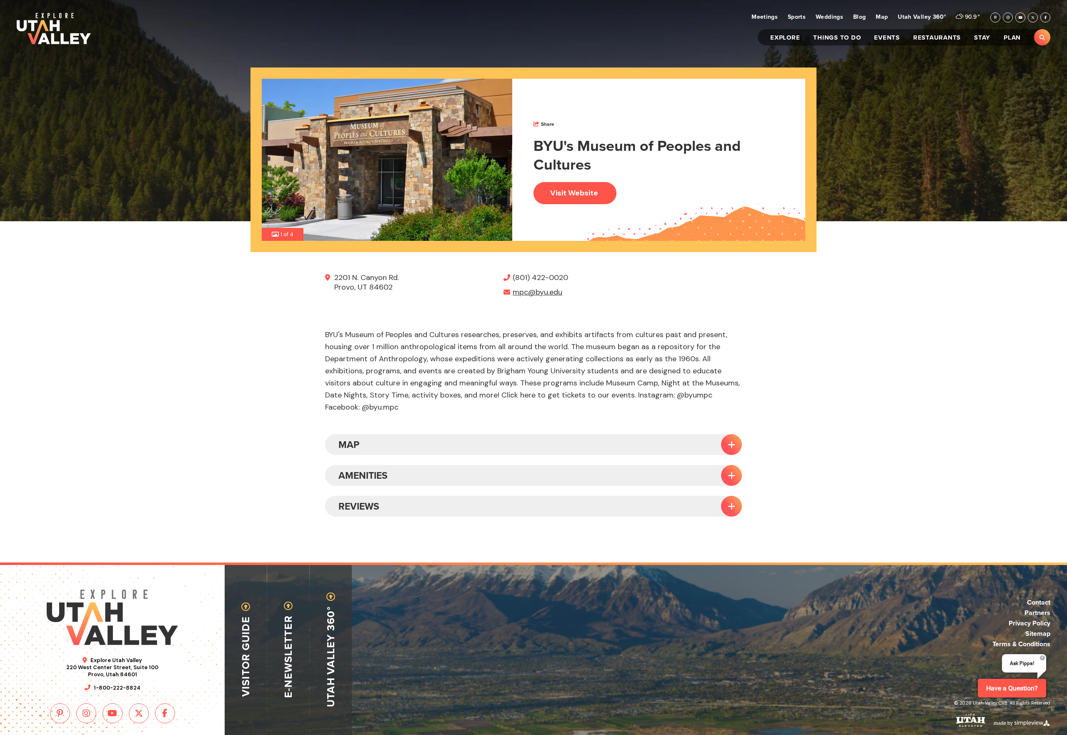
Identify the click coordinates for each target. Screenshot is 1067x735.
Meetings (764, 17)
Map (882, 17)
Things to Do (837, 38)
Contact (1038, 602)
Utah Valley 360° (922, 17)
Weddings (829, 17)
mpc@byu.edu (537, 292)
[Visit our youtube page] (1020, 17)
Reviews (358, 506)
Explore (785, 38)
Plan (1012, 38)
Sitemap (1037, 633)
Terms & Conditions (1021, 644)
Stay (982, 38)
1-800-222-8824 (117, 687)
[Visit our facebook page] (1045, 17)
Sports (797, 17)
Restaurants (937, 38)
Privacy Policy (1029, 623)
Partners (1037, 613)
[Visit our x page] (1032, 17)
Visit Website (574, 193)
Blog (859, 17)
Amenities (363, 475)
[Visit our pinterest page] (995, 17)
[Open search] (1042, 37)
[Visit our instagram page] (1007, 17)
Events (887, 38)
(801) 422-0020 (540, 277)
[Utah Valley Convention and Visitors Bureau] (54, 28)
